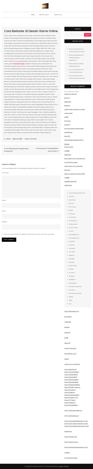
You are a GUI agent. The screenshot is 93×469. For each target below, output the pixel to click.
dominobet (72, 217)
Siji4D (70, 300)
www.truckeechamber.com (77, 193)
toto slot (71, 203)
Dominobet (68, 317)
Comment (6, 173)
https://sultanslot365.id (71, 395)
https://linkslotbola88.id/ (72, 385)
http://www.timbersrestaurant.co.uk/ (76, 447)
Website (4, 222)
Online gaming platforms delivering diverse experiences (76, 57)
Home (32, 14)
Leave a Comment (31, 139)
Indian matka (73, 266)
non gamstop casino (71, 162)
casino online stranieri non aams (74, 109)
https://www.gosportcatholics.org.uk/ (76, 424)
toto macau (72, 207)
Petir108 (71, 269)
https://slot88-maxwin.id (72, 387)
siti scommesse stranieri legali (73, 128)
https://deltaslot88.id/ (71, 382)
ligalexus (71, 255)
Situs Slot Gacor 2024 (75, 293)
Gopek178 (72, 241)
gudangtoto (68, 185)
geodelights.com (74, 234)
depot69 (67, 136)
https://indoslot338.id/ (71, 380)
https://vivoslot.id (69, 390)
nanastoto (72, 248)
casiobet (67, 453)
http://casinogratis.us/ (71, 416)
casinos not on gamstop (72, 364)
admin (8, 139)
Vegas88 (71, 259)
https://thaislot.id (69, 403)
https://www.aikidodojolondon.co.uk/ (76, 421)
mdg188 (66, 151)
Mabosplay (67, 102)
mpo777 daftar (73, 227)
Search (78, 29)
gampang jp (72, 283)
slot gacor (67, 121)
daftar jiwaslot (73, 224)
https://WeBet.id (69, 392)
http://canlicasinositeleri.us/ (73, 410)
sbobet (66, 359)
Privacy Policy (44, 14)
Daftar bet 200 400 (70, 94)
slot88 (66, 117)
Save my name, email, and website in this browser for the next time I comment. (29, 234)
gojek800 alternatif (70, 181)
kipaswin (67, 327)
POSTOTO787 (68, 147)
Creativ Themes (63, 466)
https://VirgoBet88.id (71, 405)
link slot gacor (73, 221)
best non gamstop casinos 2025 (74, 174)
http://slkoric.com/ (70, 354)
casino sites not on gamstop (73, 166)
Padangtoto (68, 431)
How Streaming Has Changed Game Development (16, 150)
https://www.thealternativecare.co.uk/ (76, 426)
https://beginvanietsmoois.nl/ (73, 140)
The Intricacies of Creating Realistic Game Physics (47, 149)
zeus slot (71, 196)
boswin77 (67, 125)
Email (4, 211)
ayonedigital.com (74, 238)
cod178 (71, 231)
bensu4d (67, 170)
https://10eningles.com (71, 311)
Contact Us (58, 14)
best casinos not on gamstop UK (74, 158)
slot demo (72, 272)
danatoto (72, 245)
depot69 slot (68, 132)
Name (4, 200)
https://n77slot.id (69, 400)
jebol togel (72, 200)
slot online (72, 252)
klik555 (71, 297)
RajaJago (67, 105)
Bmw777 (67, 98)
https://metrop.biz (70, 348)
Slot (70, 304)
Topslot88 (67, 322)
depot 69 (67, 343)
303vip (71, 210)
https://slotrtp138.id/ (70, 377)
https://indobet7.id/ (70, 437)
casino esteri (68, 113)
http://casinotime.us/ (71, 442)
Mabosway (67, 155)
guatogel (71, 276)
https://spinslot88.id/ (71, 375)
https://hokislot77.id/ (71, 397)
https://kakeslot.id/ (70, 369)
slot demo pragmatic (75, 286)
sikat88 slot (72, 279)
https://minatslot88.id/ (71, 372)
